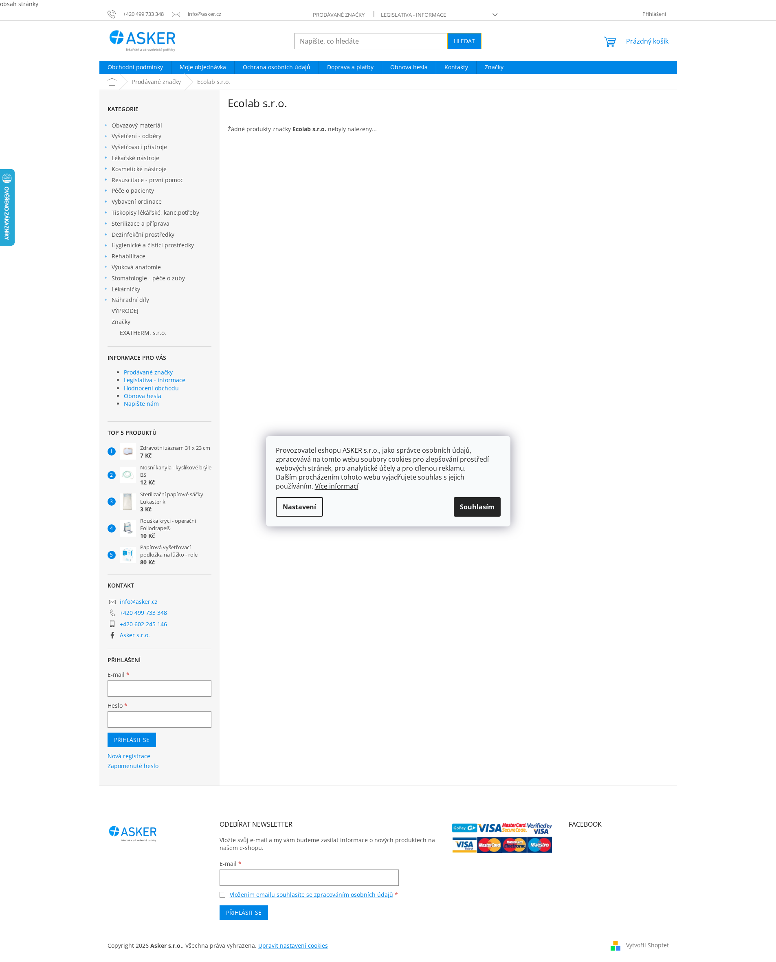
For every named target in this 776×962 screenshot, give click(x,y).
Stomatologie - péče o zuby (148, 278)
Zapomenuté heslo (133, 766)
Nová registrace (129, 756)
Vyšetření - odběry (136, 136)
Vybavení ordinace (137, 201)
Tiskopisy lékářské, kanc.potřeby (155, 212)
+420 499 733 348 (143, 612)
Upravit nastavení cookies (293, 945)
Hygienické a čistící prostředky (153, 245)
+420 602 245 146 (143, 624)
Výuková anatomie (136, 267)
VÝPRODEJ (125, 311)
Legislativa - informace (413, 14)
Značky (121, 322)
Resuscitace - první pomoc (147, 180)
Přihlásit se (131, 740)
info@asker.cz (139, 601)
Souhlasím (477, 506)
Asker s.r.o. (135, 635)
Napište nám (141, 403)
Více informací (336, 486)
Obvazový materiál (137, 125)
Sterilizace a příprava (140, 223)
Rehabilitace (128, 256)
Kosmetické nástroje (139, 169)
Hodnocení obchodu (151, 388)
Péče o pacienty (133, 190)
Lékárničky (126, 289)
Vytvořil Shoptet (647, 945)
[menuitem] (135, 67)
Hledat (464, 41)
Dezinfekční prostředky (143, 234)
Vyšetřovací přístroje (139, 147)
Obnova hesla (142, 396)
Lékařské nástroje (135, 158)
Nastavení (299, 506)
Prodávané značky (339, 14)
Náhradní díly (130, 300)
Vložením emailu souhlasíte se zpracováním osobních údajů (311, 894)
